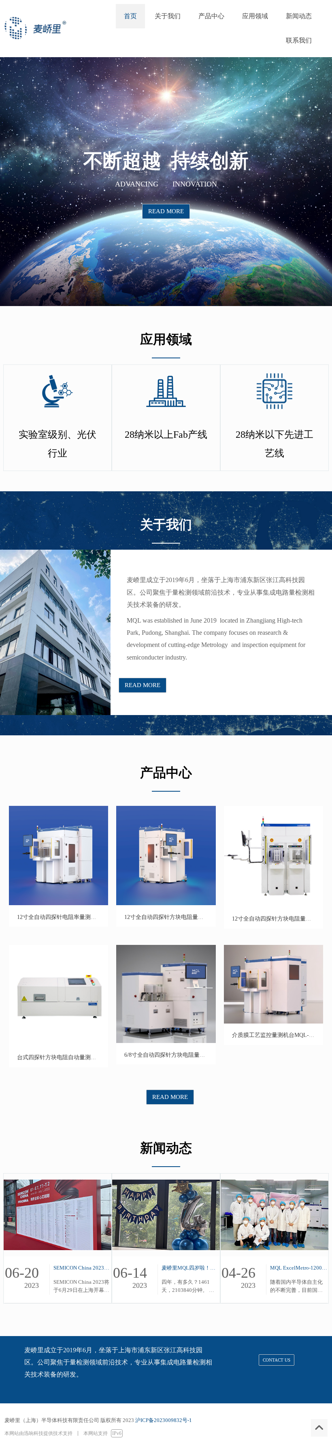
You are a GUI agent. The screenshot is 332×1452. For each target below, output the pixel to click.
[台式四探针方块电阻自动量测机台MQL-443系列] (58, 1044)
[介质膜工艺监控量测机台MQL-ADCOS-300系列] (273, 1022)
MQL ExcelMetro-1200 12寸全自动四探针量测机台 (299, 1268)
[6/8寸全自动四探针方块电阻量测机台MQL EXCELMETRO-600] (165, 1041)
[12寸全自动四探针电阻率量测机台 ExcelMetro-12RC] (58, 903)
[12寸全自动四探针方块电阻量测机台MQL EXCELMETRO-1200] (273, 905)
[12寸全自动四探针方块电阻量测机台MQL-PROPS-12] (165, 903)
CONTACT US (276, 1360)
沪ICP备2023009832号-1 (163, 1420)
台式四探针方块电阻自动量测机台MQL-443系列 (76, 1057)
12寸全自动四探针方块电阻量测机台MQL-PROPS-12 (189, 917)
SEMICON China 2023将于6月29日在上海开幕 (82, 1268)
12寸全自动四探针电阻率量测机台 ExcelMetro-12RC (81, 917)
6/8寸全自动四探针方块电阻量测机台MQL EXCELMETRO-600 (201, 1055)
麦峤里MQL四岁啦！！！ (190, 1268)
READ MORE (166, 211)
